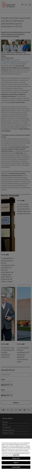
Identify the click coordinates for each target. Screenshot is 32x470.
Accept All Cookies (16, 467)
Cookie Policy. (16, 455)
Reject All (16, 462)
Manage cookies (16, 458)
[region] (16, 454)
